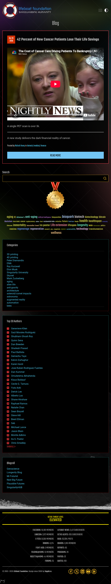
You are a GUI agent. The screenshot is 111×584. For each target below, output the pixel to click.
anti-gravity (12, 287)
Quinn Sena (17, 340)
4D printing (12, 257)
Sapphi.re (48, 571)
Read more (55, 155)
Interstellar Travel (33, 226)
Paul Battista (17, 352)
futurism (71, 222)
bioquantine (56, 217)
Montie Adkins (18, 435)
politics (103, 226)
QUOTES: (60, 561)
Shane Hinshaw (19, 399)
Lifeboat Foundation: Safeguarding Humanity (48, 10)
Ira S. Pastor (17, 439)
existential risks (49, 222)
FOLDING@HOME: (37, 552)
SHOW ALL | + (11, 447)
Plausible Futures (15, 483)
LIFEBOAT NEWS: (63, 530)
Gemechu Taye (18, 356)
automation (13, 302)
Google (77, 222)
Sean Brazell (17, 411)
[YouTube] (88, 571)
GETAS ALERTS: (63, 535)
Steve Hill (16, 415)
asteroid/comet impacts (19, 293)
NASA (91, 225)
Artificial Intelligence (44, 217)
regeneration (37, 229)
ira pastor (45, 225)
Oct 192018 (11, 39)
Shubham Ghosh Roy (22, 336)
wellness (56, 233)
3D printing (12, 254)
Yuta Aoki (16, 387)
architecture (13, 290)
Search (104, 178)
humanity (105, 222)
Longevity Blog (14, 472)
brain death (16, 222)
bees (9, 305)
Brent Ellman (17, 419)
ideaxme (9, 226)
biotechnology (91, 217)
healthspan (95, 221)
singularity (57, 229)
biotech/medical (33, 146)
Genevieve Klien (19, 328)
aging (10, 217)
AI (15, 217)
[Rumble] (94, 571)
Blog (55, 23)
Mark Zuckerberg (15, 278)
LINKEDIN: (38, 535)
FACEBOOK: (37, 530)
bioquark (68, 217)
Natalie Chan (17, 407)
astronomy (12, 296)
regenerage (23, 229)
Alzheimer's (20, 217)
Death (41, 221)
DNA (9, 263)
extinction (58, 222)
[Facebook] (71, 571)
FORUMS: (48, 561)
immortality (19, 225)
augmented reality (16, 299)
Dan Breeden (17, 344)
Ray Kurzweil (13, 266)
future (65, 221)
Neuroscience (96, 226)
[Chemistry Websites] (55, 196)
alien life (11, 284)
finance (43, 146)
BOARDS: (60, 543)
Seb (13, 423)
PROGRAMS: (61, 552)
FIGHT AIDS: (40, 548)
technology (82, 229)
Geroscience (13, 468)
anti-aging (31, 217)
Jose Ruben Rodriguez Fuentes (27, 368)
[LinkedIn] (82, 571)
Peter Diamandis (15, 260)
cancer (22, 221)
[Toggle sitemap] (100, 10)
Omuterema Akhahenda (23, 375)
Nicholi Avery (20, 146)
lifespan (72, 225)
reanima (12, 229)
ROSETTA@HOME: (37, 557)
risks (51, 229)
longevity (82, 225)
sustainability (71, 229)
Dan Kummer (18, 372)
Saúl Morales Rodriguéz (23, 332)
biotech (79, 217)
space (63, 229)
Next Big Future (14, 479)
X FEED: (38, 539)
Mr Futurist (12, 476)
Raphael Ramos (19, 403)
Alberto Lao (17, 395)
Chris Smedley (18, 443)
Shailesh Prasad (19, 348)
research (47, 229)
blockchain (8, 221)
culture (37, 221)
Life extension (59, 225)
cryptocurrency (30, 222)
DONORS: (46, 543)
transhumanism (96, 229)
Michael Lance (18, 427)
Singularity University (17, 272)
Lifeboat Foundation (21, 571)
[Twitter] (76, 571)
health (83, 221)
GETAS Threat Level (55, 519)
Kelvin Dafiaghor (19, 360)
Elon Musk (12, 269)
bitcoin (102, 217)
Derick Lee (16, 391)
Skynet (10, 275)
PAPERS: (60, 557)
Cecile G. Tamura (19, 383)
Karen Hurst (17, 364)
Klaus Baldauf (18, 379)
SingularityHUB (14, 487)
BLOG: (59, 539)
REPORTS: (61, 548)
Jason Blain (17, 431)
